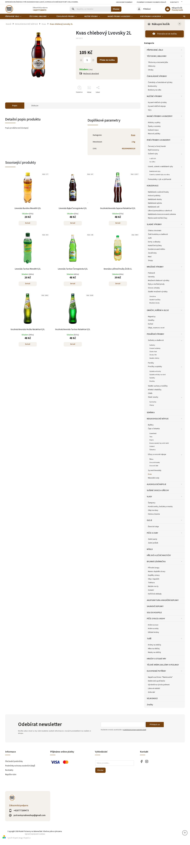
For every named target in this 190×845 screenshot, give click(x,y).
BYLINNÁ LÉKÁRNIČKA (156, 561)
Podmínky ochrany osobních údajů (151, 2)
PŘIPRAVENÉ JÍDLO (155, 50)
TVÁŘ (149, 638)
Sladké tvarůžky (155, 299)
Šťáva (151, 459)
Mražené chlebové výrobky (158, 280)
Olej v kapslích (153, 579)
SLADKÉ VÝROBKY (154, 224)
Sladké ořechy (154, 358)
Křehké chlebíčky (155, 389)
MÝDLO (150, 549)
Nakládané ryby (154, 171)
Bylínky (151, 425)
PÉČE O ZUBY (152, 533)
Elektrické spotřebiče (156, 681)
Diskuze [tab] (34, 105)
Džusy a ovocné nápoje (157, 454)
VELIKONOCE (152, 698)
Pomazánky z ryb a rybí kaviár (159, 179)
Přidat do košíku (107, 60)
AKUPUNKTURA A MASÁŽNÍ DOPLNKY (163, 600)
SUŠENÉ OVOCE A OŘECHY (158, 490)
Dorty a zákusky (154, 242)
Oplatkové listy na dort (157, 374)
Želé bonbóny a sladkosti (158, 234)
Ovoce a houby (154, 288)
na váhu (152, 162)
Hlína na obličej (154, 648)
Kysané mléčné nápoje (157, 106)
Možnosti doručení (91, 73)
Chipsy (151, 405)
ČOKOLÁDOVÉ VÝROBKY (157, 76)
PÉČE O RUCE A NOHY (156, 618)
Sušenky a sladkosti (156, 340)
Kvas (150, 474)
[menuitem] (15, 16)
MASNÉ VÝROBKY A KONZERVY (159, 116)
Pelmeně (151, 273)
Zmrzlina (152, 296)
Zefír (150, 238)
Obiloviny (151, 66)
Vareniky (151, 276)
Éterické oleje (153, 526)
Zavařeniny (152, 253)
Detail (27, 223)
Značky (150, 704)
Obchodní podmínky (124, 2)
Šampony (151, 502)
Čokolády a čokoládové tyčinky (160, 82)
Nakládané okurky (155, 199)
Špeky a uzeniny (154, 126)
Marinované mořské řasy (157, 218)
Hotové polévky (154, 195)
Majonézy (151, 316)
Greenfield (152, 433)
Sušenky (152, 345)
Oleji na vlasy (153, 510)
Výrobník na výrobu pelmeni (159, 684)
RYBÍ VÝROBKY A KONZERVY (158, 140)
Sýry (149, 110)
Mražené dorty (154, 303)
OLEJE (149, 520)
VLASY (149, 496)
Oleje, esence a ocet (156, 327)
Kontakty (174, 2)
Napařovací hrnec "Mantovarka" (160, 677)
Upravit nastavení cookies (35, 834)
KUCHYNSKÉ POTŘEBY (156, 671)
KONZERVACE (152, 185)
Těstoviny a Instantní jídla (158, 62)
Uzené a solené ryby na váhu (159, 174)
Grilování (151, 692)
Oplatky (152, 378)
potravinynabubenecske (146, 761)
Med (149, 256)
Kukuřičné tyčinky (155, 245)
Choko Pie (153, 355)
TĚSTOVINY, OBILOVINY (156, 56)
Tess (150, 437)
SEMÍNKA (151, 412)
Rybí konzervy (153, 150)
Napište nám (10, 774)
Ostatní (152, 446)
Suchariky (152, 402)
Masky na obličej (154, 652)
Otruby (151, 70)
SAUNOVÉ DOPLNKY (155, 606)
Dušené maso (153, 130)
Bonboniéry (152, 86)
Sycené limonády (154, 470)
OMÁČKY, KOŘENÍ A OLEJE (158, 310)
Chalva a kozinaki (154, 230)
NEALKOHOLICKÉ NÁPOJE (158, 418)
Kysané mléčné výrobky (157, 102)
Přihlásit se (155, 724)
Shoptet (15, 838)
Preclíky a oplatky (155, 366)
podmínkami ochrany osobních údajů (134, 730)
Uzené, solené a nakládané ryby (160, 166)
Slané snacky (153, 397)
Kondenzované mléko (156, 249)
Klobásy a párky (154, 122)
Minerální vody (153, 478)
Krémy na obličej (154, 645)
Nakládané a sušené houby (158, 192)
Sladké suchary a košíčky (158, 386)
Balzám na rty (153, 586)
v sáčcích (152, 158)
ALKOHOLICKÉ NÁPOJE (156, 484)
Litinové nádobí (154, 688)
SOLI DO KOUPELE (154, 612)
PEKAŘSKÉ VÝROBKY (155, 334)
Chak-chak (153, 351)
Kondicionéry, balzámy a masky (160, 506)
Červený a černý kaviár (157, 146)
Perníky (151, 363)
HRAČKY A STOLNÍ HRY (156, 658)
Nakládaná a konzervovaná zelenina (162, 214)
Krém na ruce (153, 625)
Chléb (150, 393)
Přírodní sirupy (153, 567)
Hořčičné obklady (155, 594)
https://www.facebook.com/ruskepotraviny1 (141, 761)
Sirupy (150, 260)
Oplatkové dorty (155, 371)
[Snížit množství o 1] (81, 60)
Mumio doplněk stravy (156, 571)
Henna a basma (154, 514)
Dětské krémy (153, 632)
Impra (151, 440)
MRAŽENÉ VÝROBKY (155, 266)
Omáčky (151, 320)
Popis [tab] (14, 105)
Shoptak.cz (27, 838)
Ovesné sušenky (154, 348)
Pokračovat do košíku (167, 33)
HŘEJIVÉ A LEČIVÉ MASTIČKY (159, 555)
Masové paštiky (154, 133)
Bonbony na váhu (154, 90)
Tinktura (151, 582)
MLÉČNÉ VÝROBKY (154, 96)
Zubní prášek (153, 543)
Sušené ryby (153, 153)
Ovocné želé (153, 465)
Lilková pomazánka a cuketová (160, 210)
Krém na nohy (153, 628)
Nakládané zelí (153, 207)
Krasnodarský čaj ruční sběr (159, 443)
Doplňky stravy (154, 575)
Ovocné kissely (154, 462)
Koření (150, 324)
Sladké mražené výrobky (158, 291)
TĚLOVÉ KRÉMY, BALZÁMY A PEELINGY (163, 664)
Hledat (116, 9)
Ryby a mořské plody (156, 284)
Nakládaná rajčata (155, 203)
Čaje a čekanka (154, 428)
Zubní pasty (152, 539)
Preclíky (152, 381)
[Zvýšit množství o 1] (93, 60)
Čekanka (152, 449)
